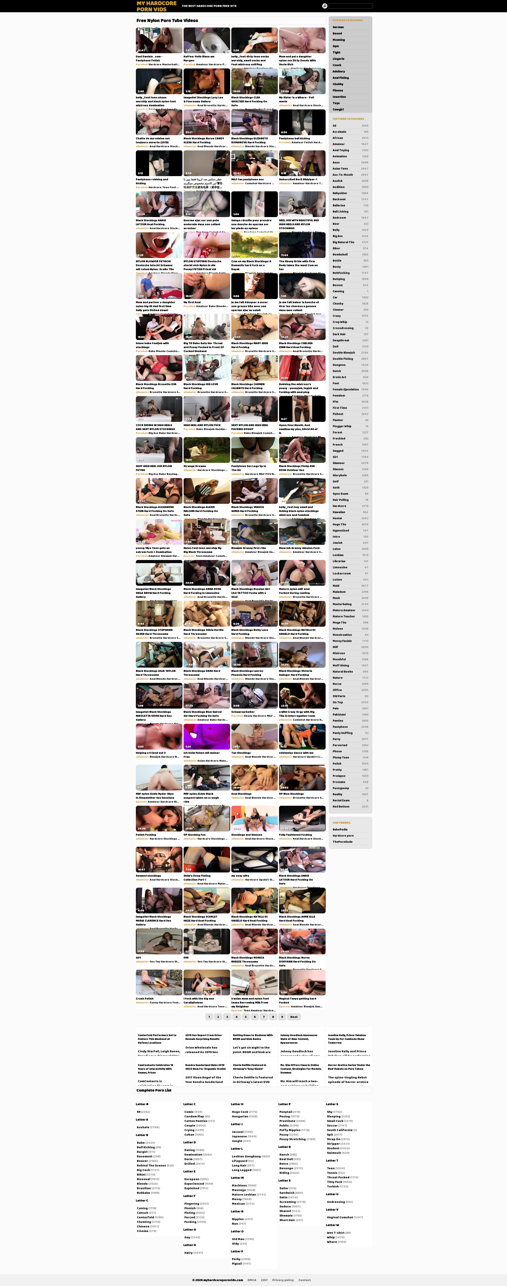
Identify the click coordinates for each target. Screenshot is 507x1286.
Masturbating (350, 604)
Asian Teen (350, 168)
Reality (350, 794)
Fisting (189, 1212)
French (350, 444)
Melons (350, 628)
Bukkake (143, 1192)
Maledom (350, 592)
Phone (350, 751)
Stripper (333, 1143)
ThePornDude (343, 842)
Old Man (238, 1239)
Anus (350, 162)
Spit (330, 1134)
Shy (330, 1111)
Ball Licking (350, 211)
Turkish (333, 1186)
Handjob (275, 232)
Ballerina (350, 205)
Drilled (189, 1163)
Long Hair (239, 1165)
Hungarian (240, 1116)
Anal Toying (350, 150)
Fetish (308, 142)
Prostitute (287, 1121)
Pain (350, 708)
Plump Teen (350, 757)
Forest (350, 432)
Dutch (350, 371)
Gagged (350, 451)
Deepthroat (350, 340)
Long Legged (242, 1170)
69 (138, 1111)
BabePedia (340, 829)
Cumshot (251, 183)
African (350, 138)
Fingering (191, 1203)
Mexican (238, 1203)
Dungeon (350, 365)
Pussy (284, 1134)
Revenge (286, 1168)
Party (350, 739)
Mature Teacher (350, 616)
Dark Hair (350, 334)
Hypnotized (350, 530)
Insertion (339, 97)
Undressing (336, 1202)
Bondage (262, 68)
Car (350, 297)
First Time (350, 408)
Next (294, 1017)
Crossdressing (350, 328)
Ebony (248, 716)
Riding (284, 1172)
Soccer (332, 1125)
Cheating (144, 1222)
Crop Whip (350, 322)
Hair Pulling (350, 500)
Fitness (338, 90)
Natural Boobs (350, 671)
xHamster (190, 105)
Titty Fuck (334, 1182)
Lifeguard (239, 1161)
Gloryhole (350, 475)
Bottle (350, 260)
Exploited (191, 1188)
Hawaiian (350, 512)
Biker (350, 248)
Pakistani (350, 714)
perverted (324, 68)
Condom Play (194, 1116)
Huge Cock (240, 1111)
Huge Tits (350, 524)
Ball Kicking (146, 1147)
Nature (350, 678)
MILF (275, 183)
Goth (350, 487)
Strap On (333, 1139)
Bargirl (142, 1151)
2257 (264, 1280)
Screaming (287, 1202)
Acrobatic (350, 132)
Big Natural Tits (350, 242)
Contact (304, 1280)
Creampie (324, 757)
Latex (350, 549)
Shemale (286, 1215)
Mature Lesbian (244, 1194)
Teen (165, 187)
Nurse (350, 684)
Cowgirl (338, 109)
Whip (331, 1237)
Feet (350, 383)
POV (225, 64)
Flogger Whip (350, 426)
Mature (224, 761)
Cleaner (350, 310)
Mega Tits (350, 622)
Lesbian (350, 555)
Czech (337, 65)
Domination (193, 1154)
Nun (235, 1223)
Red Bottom (350, 806)
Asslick (350, 181)
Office (350, 690)
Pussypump (350, 788)
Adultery (339, 71)
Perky (236, 1259)
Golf (350, 481)
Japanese (239, 1136)
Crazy (350, 316)
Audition (350, 187)
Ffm (350, 402)
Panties (350, 720)
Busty (350, 267)
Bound (337, 33)
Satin (283, 1197)
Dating (189, 1150)
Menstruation (350, 635)
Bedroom (350, 217)
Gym (336, 46)
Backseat (350, 199)
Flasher (350, 420)
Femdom (350, 395)
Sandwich (286, 1192)
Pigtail (237, 1263)
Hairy (188, 1252)
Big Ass (350, 236)
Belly (350, 230)
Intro (350, 536)
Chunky (350, 303)
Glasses (350, 469)
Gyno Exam (350, 494)
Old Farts (350, 696)
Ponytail (285, 1111)
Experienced (194, 1183)
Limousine (350, 567)
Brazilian (144, 1188)
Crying (189, 1130)
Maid (350, 586)
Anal (200, 105)
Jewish (350, 543)
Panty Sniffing (350, 733)
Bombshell (350, 254)
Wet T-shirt (336, 1232)
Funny (154, 1002)
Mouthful (350, 659)
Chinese (143, 1226)
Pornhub (142, 64)
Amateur (350, 144)
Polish (350, 763)
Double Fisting (350, 359)
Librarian (350, 561)
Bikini (141, 1174)
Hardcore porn (343, 835)
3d (350, 125)
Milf (350, 647)
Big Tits (201, 355)
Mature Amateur (350, 610)
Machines (239, 1185)
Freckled (350, 438)
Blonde (209, 146)
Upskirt (312, 757)
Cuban (189, 1134)
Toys (336, 103)
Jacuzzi (238, 1131)
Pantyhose (350, 727)
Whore (332, 1241)
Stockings (320, 105)
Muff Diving (350, 665)
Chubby (338, 84)
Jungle (237, 1141)
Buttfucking (350, 273)
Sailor (284, 1188)
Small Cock (335, 1121)
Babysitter (350, 193)
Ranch (284, 1154)
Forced (189, 1217)
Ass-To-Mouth (350, 175)
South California (340, 1130)
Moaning (339, 40)
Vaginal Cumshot (340, 1217)
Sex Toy (155, 961)
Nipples (238, 1219)
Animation (350, 156)
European (191, 1179)
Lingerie (338, 59)
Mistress (350, 653)
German (338, 27)
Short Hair (287, 1220)
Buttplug (350, 279)
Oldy (235, 1243)
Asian (200, 191)
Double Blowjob (350, 352)
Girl (350, 457)
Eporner (285, 68)
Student (333, 1148)
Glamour (350, 463)
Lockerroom (350, 573)
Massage (239, 1190)
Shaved (285, 1211)
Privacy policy (283, 1280)
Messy (237, 1199)
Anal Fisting (341, 78)
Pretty (350, 770)
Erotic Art (350, 377)
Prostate (350, 782)
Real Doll (286, 1159)
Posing (284, 1116)
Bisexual (143, 1179)
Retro (283, 1163)
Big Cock (143, 1170)
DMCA (252, 1280)
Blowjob (209, 191)
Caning (142, 1208)
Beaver (142, 1161)
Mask (350, 598)
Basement (144, 1156)
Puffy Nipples (290, 1130)
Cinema (142, 1231)
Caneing (350, 291)
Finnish (190, 1208)
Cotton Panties (196, 1121)
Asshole (143, 1127)
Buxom (350, 285)
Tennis (332, 1172)
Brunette (210, 105)
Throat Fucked (338, 1177)
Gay (187, 1237)
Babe (212, 306)
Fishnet (350, 414)
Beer (350, 224)
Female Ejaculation (350, 389)
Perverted (350, 745)
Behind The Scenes (151, 1165)
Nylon (229, 470)
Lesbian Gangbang (246, 1156)
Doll (350, 346)
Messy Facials (350, 641)
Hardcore (350, 506)
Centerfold (145, 1217)
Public (284, 1125)
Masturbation (171, 64)
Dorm (188, 1159)
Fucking (190, 1222)
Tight (336, 52)
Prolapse (350, 776)
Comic (189, 1111)
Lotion (350, 579)
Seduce (285, 1206)
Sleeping (334, 1116)
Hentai (350, 518)
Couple (189, 1125)
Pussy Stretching (292, 1139)
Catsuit (142, 1212)
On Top (350, 702)
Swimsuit (334, 1152)
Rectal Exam (350, 800)
